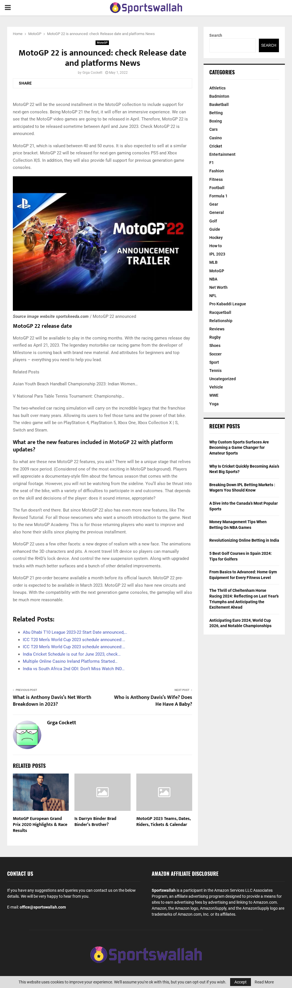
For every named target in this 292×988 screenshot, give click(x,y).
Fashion (216, 171)
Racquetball (220, 312)
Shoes (214, 345)
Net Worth (218, 287)
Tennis (215, 370)
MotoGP (102, 42)
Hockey (216, 237)
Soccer (215, 354)
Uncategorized (222, 379)
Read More (264, 982)
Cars (213, 129)
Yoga (214, 404)
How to (215, 246)
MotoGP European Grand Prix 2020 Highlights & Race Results (40, 824)
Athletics (217, 88)
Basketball (219, 104)
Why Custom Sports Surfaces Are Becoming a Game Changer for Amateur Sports (239, 447)
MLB (213, 262)
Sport (214, 362)
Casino (215, 138)
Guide (214, 229)
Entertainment (222, 154)
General (216, 212)
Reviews (216, 329)
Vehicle (216, 387)
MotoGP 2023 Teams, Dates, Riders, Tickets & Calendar (163, 822)
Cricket (215, 146)
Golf (213, 221)
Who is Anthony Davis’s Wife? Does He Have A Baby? (153, 701)
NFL (213, 295)
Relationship (220, 320)
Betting (216, 113)
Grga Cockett (92, 73)
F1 (211, 162)
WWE (213, 395)
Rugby (215, 337)
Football (216, 187)
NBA (213, 279)
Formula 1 (218, 196)
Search (215, 35)
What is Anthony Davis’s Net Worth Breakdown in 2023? (52, 701)
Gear (213, 204)
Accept (240, 982)
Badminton (219, 96)
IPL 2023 (217, 254)
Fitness (216, 179)
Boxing (215, 121)
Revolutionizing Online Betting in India (244, 540)
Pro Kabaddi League (227, 304)
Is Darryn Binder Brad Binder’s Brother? (95, 822)
